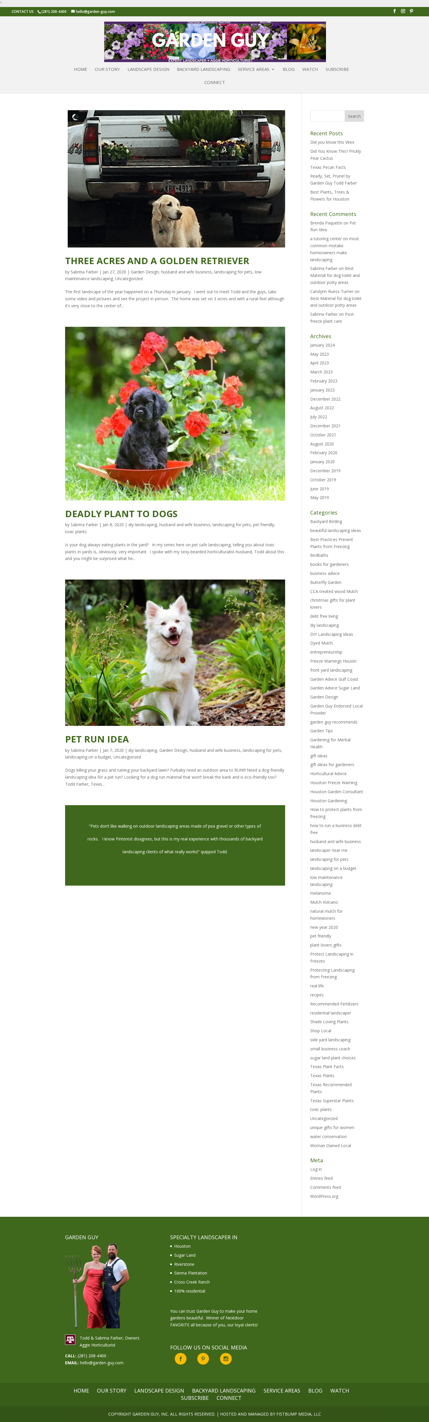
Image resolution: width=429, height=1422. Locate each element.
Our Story (107, 69)
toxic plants (76, 531)
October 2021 (323, 435)
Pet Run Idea (97, 739)
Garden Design (145, 272)
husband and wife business (186, 272)
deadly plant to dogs (121, 514)
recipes (317, 995)
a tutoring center (326, 238)
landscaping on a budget (88, 757)
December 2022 (325, 399)
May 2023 (319, 354)
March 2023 (321, 372)
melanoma (320, 893)
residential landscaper (330, 1013)
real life (317, 986)
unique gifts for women (332, 1127)
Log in (316, 1169)
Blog (289, 69)
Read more (175, 845)
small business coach (330, 1048)
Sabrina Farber (84, 272)
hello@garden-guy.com (101, 1362)
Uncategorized (129, 278)
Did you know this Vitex (332, 142)
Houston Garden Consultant (336, 791)
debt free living (324, 616)
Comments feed (325, 1187)
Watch (310, 69)
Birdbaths (319, 555)
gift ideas (318, 756)
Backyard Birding (326, 521)
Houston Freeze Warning (333, 782)
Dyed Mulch (321, 643)
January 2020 (322, 461)
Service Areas (253, 69)
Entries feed (321, 1178)
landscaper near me (329, 850)
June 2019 (319, 488)
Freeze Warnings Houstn (333, 661)
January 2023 (322, 390)
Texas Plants (322, 1075)
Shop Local (320, 1030)
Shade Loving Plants (329, 1021)
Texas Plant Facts (327, 1066)
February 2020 (323, 452)
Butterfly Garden (325, 582)
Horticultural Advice (328, 773)
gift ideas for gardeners (332, 764)
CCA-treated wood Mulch (334, 591)
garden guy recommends (334, 722)
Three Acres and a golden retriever (157, 260)
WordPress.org (324, 1196)
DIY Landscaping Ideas (331, 634)
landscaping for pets (233, 272)
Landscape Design (148, 69)
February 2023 (323, 381)
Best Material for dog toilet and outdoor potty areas (335, 275)
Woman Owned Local (330, 1145)
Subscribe (337, 69)
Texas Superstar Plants (332, 1100)
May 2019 (319, 497)
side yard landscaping (330, 1039)
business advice (325, 573)
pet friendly (263, 524)
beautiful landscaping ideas (335, 530)
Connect (214, 82)
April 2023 (319, 363)
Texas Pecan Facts (328, 167)
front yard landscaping (331, 670)
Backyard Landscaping (203, 69)
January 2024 (322, 345)
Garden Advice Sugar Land (335, 688)
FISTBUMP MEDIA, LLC (298, 1414)
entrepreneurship (326, 652)
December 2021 (325, 426)
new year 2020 (324, 927)
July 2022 (318, 416)
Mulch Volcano (324, 902)
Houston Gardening (328, 800)
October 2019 (323, 479)
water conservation (328, 1136)
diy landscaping (142, 524)
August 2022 (322, 407)
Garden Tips (321, 730)
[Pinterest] (411, 13)
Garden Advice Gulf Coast (334, 679)
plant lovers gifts (325, 945)
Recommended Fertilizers (334, 1004)
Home (80, 69)
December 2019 (325, 470)
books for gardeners (329, 564)
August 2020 (322, 444)
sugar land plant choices (333, 1058)
